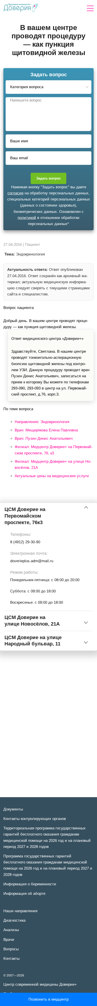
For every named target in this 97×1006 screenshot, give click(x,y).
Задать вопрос (48, 178)
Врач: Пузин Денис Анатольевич (44, 438)
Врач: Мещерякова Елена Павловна (46, 430)
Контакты (11, 958)
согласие (15, 193)
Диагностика (14, 920)
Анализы (11, 930)
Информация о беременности (29, 884)
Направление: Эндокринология (42, 422)
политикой (27, 218)
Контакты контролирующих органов (34, 819)
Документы (13, 809)
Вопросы (11, 949)
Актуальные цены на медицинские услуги (52, 476)
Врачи (8, 939)
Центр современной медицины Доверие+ (40, 984)
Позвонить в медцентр (48, 999)
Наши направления (20, 911)
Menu (90, 8)
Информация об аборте (24, 893)
